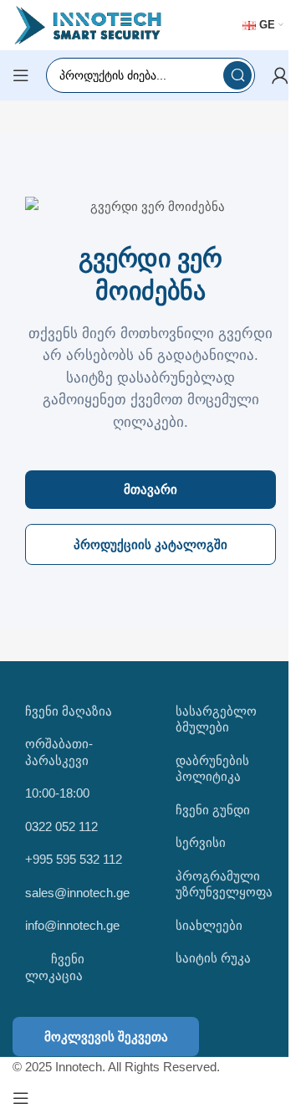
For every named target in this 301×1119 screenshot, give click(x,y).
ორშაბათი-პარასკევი (59, 752)
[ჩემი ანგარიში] (280, 75)
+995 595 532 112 (73, 859)
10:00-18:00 (57, 793)
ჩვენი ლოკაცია (54, 967)
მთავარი (150, 489)
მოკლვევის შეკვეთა (106, 1036)
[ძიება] (237, 75)
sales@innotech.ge (77, 892)
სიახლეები (209, 925)
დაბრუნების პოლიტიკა (212, 768)
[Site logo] (88, 24)
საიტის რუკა (213, 958)
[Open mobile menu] (21, 75)
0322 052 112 (61, 826)
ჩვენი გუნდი (213, 810)
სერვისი (201, 842)
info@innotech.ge (72, 925)
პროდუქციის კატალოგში (150, 544)
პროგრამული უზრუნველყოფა (224, 884)
